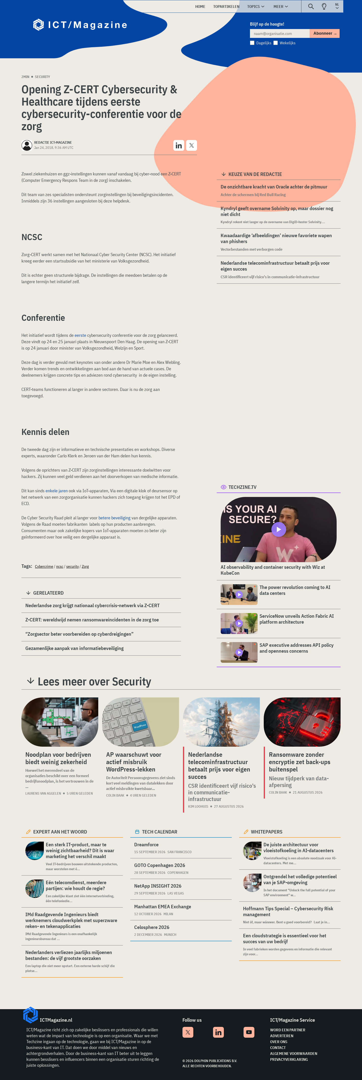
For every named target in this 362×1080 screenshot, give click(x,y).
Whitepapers (266, 831)
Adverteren (281, 1035)
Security (42, 77)
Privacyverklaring (289, 1059)
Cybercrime (44, 566)
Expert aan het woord (60, 831)
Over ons (278, 1041)
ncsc (59, 566)
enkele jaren (57, 491)
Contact (278, 1047)
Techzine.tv (243, 487)
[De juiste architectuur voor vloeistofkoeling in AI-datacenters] (252, 853)
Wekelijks (288, 42)
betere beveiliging (115, 518)
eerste (80, 335)
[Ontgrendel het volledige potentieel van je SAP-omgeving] (252, 885)
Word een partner (287, 1029)
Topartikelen (226, 6)
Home (200, 6)
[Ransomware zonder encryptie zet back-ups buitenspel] (302, 722)
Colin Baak (115, 795)
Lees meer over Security (94, 681)
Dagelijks (263, 42)
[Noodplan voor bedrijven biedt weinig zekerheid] (59, 722)
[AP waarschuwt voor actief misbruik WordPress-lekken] (140, 722)
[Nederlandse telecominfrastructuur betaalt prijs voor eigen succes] (221, 722)
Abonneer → (325, 33)
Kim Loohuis (198, 806)
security (72, 566)
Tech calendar (159, 831)
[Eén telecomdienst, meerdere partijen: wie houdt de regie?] (34, 891)
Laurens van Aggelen (43, 793)
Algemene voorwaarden (293, 1053)
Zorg (85, 566)
